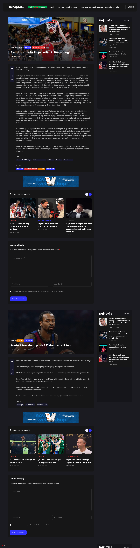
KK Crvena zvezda (39, 47)
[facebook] (12, 68)
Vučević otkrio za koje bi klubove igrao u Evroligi (118, 346)
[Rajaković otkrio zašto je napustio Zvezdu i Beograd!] (79, 444)
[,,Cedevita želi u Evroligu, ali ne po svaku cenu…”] (51, 444)
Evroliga (13, 220)
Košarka (19, 47)
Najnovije (105, 20)
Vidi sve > (127, 20)
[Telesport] (12, 7)
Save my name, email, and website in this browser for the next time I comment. (39, 291)
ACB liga (20, 405)
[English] (3, 545)
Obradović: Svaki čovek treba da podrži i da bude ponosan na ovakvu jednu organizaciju (118, 42)
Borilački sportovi (44, 220)
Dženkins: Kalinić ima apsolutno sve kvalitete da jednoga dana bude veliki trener (119, 358)
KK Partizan (70, 220)
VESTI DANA (50, 169)
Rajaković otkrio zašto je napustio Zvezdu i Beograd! (79, 461)
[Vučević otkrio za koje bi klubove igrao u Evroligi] (103, 55)
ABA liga (28, 47)
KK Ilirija (50, 160)
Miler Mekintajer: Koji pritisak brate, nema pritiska (19, 226)
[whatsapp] (12, 79)
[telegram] (12, 76)
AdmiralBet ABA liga (24, 160)
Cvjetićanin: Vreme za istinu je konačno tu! (48, 225)
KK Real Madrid (42, 405)
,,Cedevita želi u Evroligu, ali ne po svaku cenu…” (49, 461)
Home (12, 47)
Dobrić (57, 100)
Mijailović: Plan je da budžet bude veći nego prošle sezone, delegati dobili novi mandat (79, 227)
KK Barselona (30, 405)
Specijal (58, 160)
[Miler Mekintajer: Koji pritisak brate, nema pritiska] (23, 208)
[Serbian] (5, 545)
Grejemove (72, 111)
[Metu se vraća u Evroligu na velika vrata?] (23, 444)
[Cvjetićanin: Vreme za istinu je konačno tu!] (51, 208)
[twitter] (12, 72)
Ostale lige (29, 340)
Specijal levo (68, 160)
